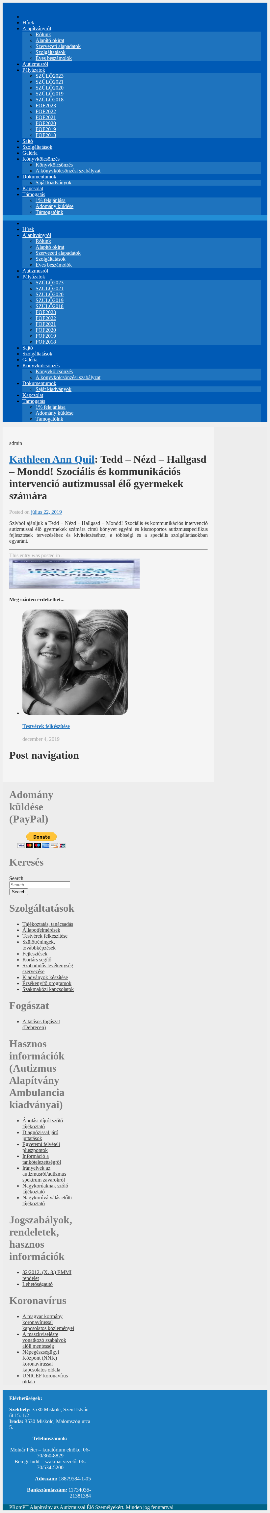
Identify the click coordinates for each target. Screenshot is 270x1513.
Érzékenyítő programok (46, 983)
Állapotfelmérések (41, 930)
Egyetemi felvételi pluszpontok (41, 1147)
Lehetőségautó (37, 1284)
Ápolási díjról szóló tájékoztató (42, 1123)
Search (16, 878)
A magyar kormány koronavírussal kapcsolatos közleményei (48, 1322)
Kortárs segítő (36, 959)
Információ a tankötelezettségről (41, 1159)
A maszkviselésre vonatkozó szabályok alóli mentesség (44, 1340)
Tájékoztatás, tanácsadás (47, 924)
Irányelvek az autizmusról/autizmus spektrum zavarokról (44, 1174)
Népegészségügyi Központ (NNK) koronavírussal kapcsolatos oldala (41, 1360)
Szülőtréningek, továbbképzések (39, 945)
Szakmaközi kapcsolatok (48, 989)
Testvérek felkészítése (46, 726)
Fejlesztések (34, 953)
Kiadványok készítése (45, 977)
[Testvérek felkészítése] (75, 713)
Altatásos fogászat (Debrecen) (41, 1024)
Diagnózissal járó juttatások (40, 1135)
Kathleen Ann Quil (51, 459)
